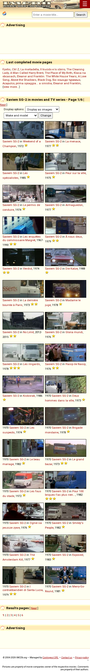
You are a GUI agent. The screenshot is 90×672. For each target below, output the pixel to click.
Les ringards (31, 364)
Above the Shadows (23, 80)
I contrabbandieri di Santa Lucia (22, 588)
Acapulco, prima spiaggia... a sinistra (27, 83)
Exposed (77, 555)
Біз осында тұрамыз (66, 80)
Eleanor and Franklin (66, 83)
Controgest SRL (50, 657)
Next (3, 104)
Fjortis (6, 69)
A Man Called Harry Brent (26, 73)
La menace (73, 141)
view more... (11, 87)
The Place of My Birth (58, 73)
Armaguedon (74, 205)
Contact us (66, 657)
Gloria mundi (74, 332)
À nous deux (74, 236)
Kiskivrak (29, 395)
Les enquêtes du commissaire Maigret (21, 238)
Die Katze (72, 268)
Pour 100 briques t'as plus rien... (64, 492)
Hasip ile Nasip (76, 364)
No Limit (28, 332)
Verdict (27, 268)
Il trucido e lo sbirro (52, 69)
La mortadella (29, 69)
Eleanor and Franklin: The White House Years (46, 76)
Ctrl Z (15, 69)
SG (15, 141)
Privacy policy (82, 657)
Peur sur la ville (76, 173)
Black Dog (44, 80)
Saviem (7, 141)
